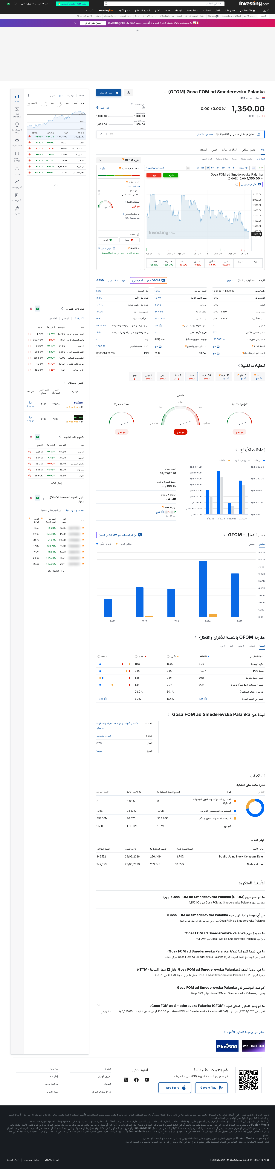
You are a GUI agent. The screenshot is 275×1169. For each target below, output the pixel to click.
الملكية (259, 775)
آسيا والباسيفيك (110, 16)
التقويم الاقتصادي (142, 11)
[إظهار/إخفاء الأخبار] (188, 168)
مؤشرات (70, 95)
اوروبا (137, 16)
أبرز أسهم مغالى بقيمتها (51, 510)
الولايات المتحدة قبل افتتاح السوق (191, 16)
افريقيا (98, 16)
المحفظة (107, 1083)
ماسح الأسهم (124, 11)
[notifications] (15, 3)
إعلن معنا (53, 1076)
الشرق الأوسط (126, 16)
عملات (81, 95)
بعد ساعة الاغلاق (167, 16)
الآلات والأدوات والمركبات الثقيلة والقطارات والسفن (117, 725)
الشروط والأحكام (52, 1160)
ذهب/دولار (79, 136)
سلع (60, 95)
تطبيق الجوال (104, 1076)
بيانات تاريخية (222, 158)
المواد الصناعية (103, 735)
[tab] (258, 376)
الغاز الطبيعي (78, 172)
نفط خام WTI (78, 148)
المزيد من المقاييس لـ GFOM (111, 280)
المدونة (108, 1068)
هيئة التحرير (52, 1091)
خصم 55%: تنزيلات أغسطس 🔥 (72, 3)
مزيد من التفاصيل (205, 134)
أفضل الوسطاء (76, 382)
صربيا (99, 750)
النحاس (81, 160)
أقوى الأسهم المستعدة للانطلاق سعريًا (66, 499)
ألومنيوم (80, 166)
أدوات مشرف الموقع (101, 1091)
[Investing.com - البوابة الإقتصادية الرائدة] (254, 3)
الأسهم (263, 16)
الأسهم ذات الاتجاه (73, 437)
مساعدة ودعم (51, 1083)
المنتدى (203, 149)
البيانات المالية (229, 149)
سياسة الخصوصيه (32, 1160)
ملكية (234, 158)
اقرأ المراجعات (31, 404)
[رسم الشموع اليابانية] (261, 168)
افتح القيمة (104, 107)
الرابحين (65, 318)
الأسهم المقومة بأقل (84, 16)
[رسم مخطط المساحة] (254, 168)
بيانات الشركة (246, 158)
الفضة (81, 142)
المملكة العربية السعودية (231, 16)
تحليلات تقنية (253, 365)
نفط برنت (80, 154)
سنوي (262, 543)
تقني (214, 149)
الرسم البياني (249, 149)
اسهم (52, 95)
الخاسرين (53, 318)
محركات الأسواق (75, 308)
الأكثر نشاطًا (79, 318)
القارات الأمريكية (150, 16)
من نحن (54, 1068)
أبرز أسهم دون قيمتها (75, 510)
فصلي (252, 543)
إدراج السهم (207, 158)
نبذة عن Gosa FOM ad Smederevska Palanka (218, 714)
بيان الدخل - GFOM (246, 534)
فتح (201, 698)
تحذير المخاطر (12, 1160)
